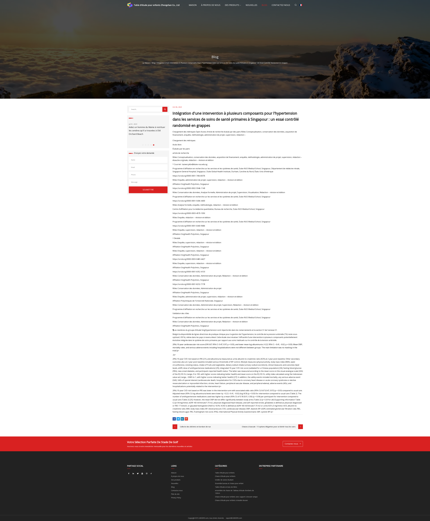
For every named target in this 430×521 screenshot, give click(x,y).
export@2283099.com (234, 518)
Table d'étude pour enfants (225, 473)
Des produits (232, 5)
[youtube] (142, 473)
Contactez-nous (281, 5)
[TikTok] (151, 473)
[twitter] (137, 473)
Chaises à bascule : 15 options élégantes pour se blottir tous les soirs (269, 426)
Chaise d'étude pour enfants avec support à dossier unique (236, 497)
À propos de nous (210, 5)
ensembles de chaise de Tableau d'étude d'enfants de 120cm (234, 491)
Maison (193, 5)
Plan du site (175, 494)
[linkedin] (133, 473)
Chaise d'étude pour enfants (225, 476)
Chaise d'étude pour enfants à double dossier (231, 500)
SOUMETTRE (148, 189)
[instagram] (146, 473)
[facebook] (128, 473)
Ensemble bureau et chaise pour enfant (229, 483)
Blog (264, 5)
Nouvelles (251, 5)
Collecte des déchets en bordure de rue (195, 426)
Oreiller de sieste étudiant (224, 480)
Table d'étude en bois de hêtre (226, 487)
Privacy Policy (176, 498)
